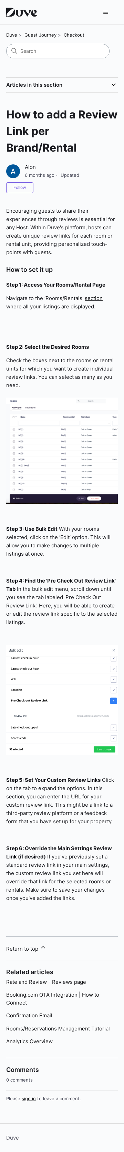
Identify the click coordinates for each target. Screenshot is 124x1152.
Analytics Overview (29, 1041)
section (94, 298)
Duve (11, 35)
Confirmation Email (29, 1015)
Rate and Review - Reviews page (46, 982)
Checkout (74, 35)
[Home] (22, 12)
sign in (29, 1098)
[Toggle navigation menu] (105, 12)
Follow (19, 187)
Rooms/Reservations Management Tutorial (58, 1028)
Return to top (23, 948)
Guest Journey (40, 35)
